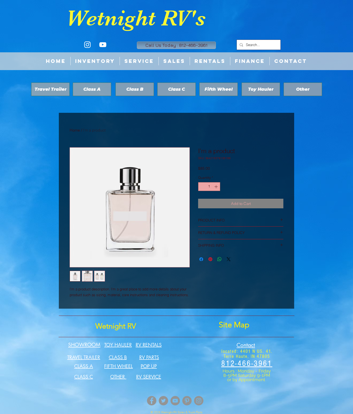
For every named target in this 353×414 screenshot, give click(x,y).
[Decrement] (202, 186)
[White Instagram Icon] (87, 44)
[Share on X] (228, 259)
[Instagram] (198, 400)
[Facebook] (151, 400)
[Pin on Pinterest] (210, 259)
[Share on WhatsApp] (219, 259)
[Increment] (216, 186)
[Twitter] (163, 400)
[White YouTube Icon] (102, 44)
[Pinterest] (187, 400)
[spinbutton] (209, 186)
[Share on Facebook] (201, 259)
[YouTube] (175, 400)
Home (75, 130)
